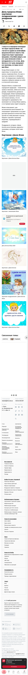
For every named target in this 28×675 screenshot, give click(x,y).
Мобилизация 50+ (8, 503)
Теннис (6, 587)
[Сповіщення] (26, 2)
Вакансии (17, 440)
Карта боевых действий (10, 483)
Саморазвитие (8, 562)
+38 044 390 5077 (19, 400)
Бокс (5, 583)
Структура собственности (18, 444)
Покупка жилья (8, 574)
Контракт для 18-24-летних (11, 507)
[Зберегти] (24, 26)
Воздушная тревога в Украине (12, 488)
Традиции (11, 6)
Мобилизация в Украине (11, 499)
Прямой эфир (7, 468)
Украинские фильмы (9, 541)
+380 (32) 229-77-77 (10, 652)
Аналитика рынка (8, 572)
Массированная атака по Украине (13, 490)
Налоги (6, 529)
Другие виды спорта (9, 592)
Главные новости (8, 463)
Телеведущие (5, 435)
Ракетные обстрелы (9, 481)
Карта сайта (18, 449)
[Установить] (14, 663)
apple (17, 624)
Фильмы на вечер (9, 543)
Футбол (6, 585)
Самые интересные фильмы (11, 539)
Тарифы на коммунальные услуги (13, 527)
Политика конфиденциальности (7, 443)
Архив (16, 447)
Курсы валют (7, 523)
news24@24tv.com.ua (7, 400)
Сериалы (6, 547)
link (15, 407)
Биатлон (6, 589)
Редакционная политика (5, 430)
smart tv (6, 628)
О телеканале (5, 432)
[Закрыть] (25, 660)
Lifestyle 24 (4, 6)
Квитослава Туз (9, 21)
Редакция (4, 426)
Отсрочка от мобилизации (11, 510)
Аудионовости (8, 472)
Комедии (6, 545)
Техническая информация (18, 435)
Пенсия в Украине (9, 531)
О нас (3, 423)
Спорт (6, 581)
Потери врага (7, 494)
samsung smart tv (17, 628)
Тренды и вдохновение (10, 576)
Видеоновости (8, 470)
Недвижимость (8, 570)
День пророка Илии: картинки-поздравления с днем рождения (20, 6)
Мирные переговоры (9, 485)
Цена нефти (7, 521)
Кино (5, 537)
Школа (6, 558)
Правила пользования (7, 440)
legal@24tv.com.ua (20, 653)
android (6, 624)
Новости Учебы (9, 552)
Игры (16, 452)
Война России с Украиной (12, 479)
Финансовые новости (9, 525)
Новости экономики (10, 519)
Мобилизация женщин (10, 505)
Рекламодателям (6, 437)
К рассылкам (9, 614)
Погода (6, 474)
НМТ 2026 (6, 560)
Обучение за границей (10, 564)
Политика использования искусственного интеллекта (5, 448)
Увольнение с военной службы (12, 501)
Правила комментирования (19, 432)
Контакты (17, 438)
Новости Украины (9, 465)
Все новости (8, 461)
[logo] (10, 2)
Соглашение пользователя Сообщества (18, 427)
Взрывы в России (8, 492)
